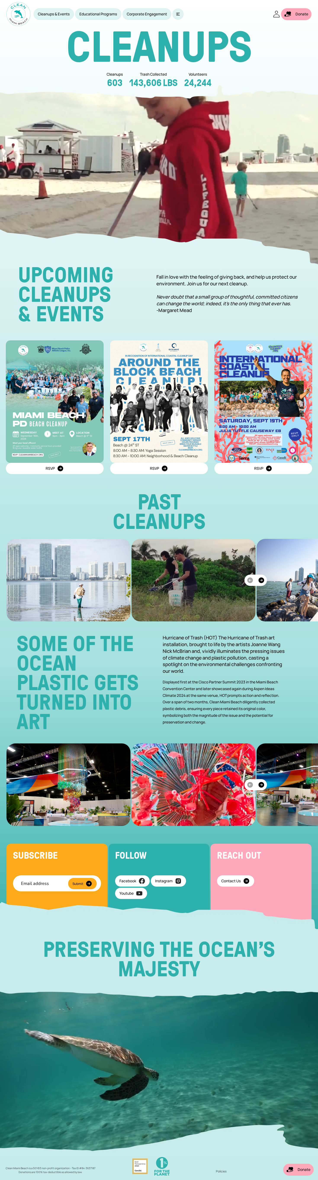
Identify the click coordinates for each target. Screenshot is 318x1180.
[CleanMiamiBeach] (18, 14)
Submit (77, 883)
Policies (221, 1171)
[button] (178, 14)
